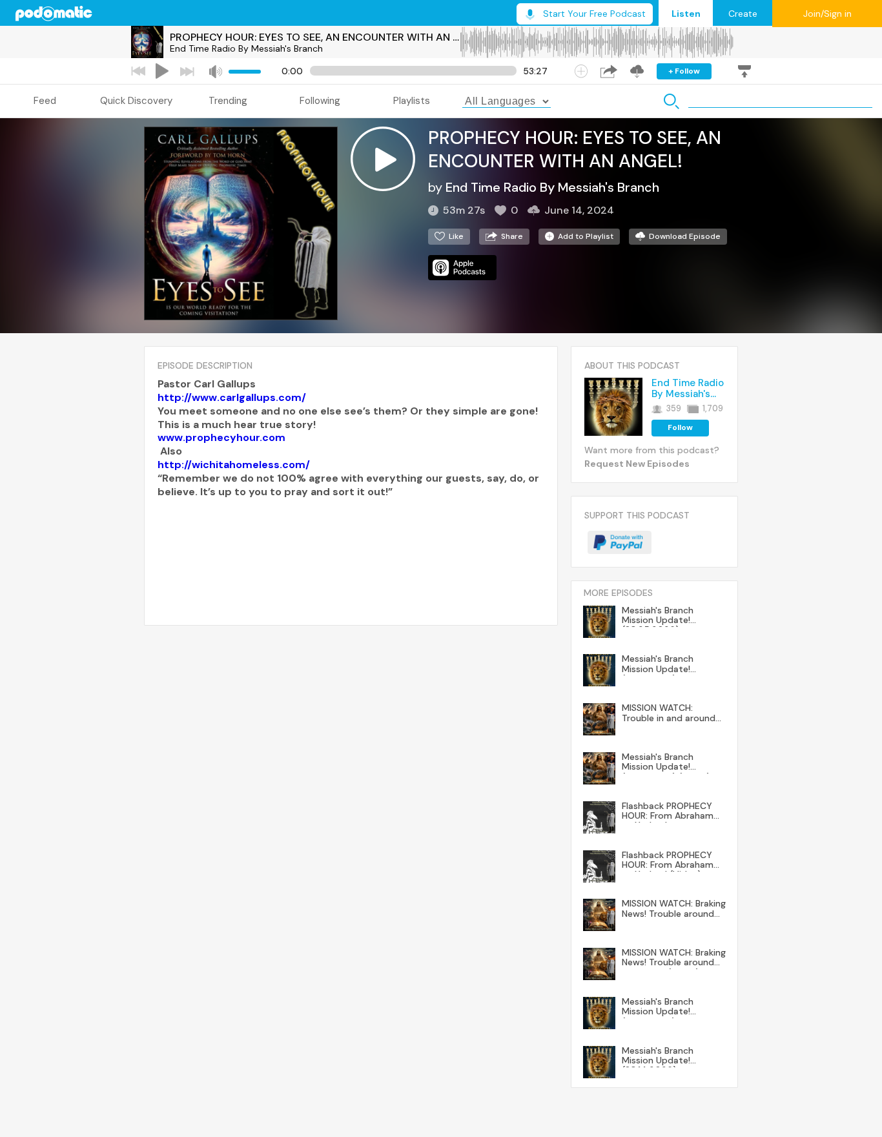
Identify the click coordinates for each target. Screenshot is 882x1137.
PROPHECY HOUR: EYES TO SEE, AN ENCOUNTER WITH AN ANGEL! (314, 37)
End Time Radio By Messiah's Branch (246, 48)
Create (742, 13)
